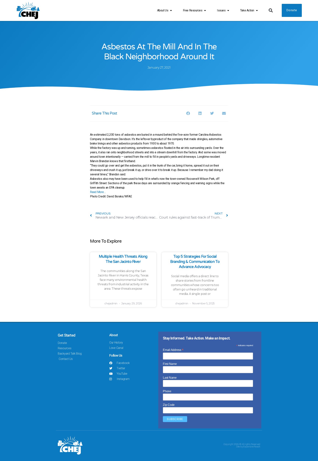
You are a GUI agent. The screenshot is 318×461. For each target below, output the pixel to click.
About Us (162, 10)
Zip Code (169, 404)
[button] (270, 10)
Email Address (173, 350)
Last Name (170, 377)
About (113, 335)
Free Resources (192, 10)
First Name (170, 363)
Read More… (97, 192)
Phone (167, 391)
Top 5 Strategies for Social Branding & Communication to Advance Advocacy (195, 261)
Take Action (247, 10)
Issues (221, 10)
